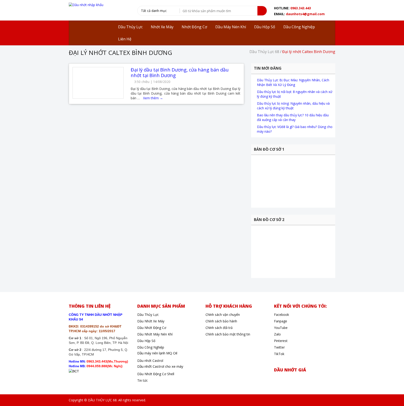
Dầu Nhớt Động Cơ (151, 327)
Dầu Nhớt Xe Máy (150, 321)
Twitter (279, 347)
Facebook (281, 314)
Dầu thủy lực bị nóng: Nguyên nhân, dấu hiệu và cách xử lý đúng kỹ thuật (293, 105)
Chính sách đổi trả (219, 327)
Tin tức (142, 380)
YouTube (281, 327)
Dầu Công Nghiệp (150, 347)
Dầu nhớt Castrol (150, 360)
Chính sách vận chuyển (223, 314)
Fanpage (280, 321)
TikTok (279, 354)
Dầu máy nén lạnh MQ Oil (157, 353)
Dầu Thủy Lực (148, 314)
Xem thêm (153, 98)
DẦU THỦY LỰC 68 (102, 400)
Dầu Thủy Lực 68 (264, 51)
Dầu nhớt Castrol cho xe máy (160, 366)
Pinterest (281, 340)
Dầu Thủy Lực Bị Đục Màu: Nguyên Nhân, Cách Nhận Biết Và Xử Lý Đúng (293, 82)
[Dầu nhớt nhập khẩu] (86, 4)
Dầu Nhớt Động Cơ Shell (155, 374)
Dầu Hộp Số (146, 340)
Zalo (277, 334)
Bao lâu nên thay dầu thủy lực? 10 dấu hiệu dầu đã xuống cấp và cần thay (293, 117)
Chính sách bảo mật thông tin (228, 334)
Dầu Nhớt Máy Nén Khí (155, 334)
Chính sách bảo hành (221, 321)
